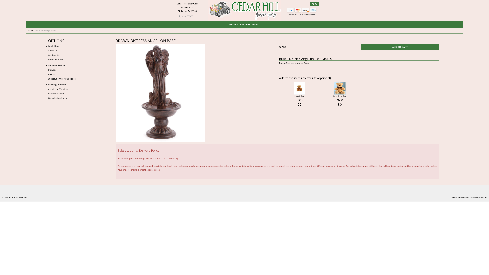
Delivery (52, 69)
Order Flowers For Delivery (244, 24)
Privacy (52, 74)
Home (30, 31)
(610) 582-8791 (188, 16)
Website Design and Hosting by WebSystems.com (469, 197)
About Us (52, 50)
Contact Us (53, 55)
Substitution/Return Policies (62, 78)
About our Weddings (58, 89)
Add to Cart (400, 47)
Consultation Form (57, 98)
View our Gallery (56, 93)
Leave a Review (55, 59)
